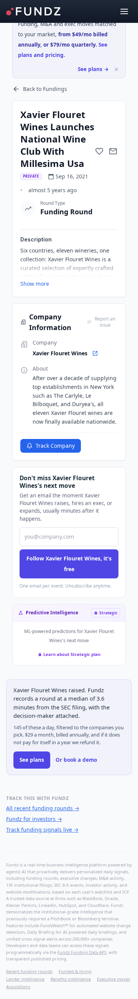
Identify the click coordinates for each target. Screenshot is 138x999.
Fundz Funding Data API (82, 952)
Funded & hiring (75, 971)
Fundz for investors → (34, 819)
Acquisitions (18, 986)
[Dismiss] (116, 69)
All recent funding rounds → (42, 808)
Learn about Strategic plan (71, 654)
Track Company (55, 445)
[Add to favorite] (99, 151)
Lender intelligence (25, 979)
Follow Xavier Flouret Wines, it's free (69, 564)
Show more (34, 283)
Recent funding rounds (29, 971)
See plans (32, 759)
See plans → (93, 69)
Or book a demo (76, 759)
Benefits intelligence (71, 979)
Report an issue (105, 322)
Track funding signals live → (42, 829)
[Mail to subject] (113, 151)
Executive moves (113, 979)
